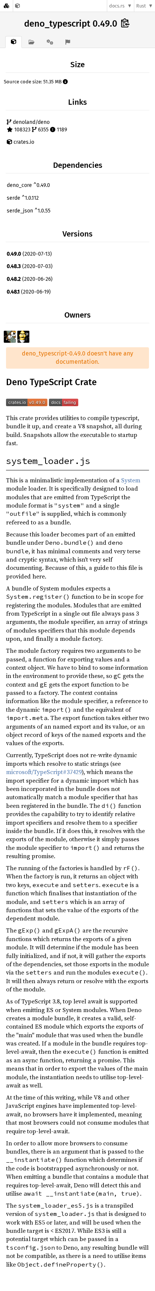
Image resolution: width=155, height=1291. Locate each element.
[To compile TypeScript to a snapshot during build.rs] (17, 6)
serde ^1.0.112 (23, 198)
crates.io (23, 142)
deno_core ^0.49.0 (28, 185)
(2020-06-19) (29, 292)
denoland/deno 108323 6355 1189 (39, 126)
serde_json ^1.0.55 (28, 211)
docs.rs (117, 6)
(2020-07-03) (30, 266)
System (130, 480)
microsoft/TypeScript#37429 (44, 772)
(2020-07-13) (29, 254)
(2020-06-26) (30, 279)
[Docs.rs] (6, 6)
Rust (141, 6)
